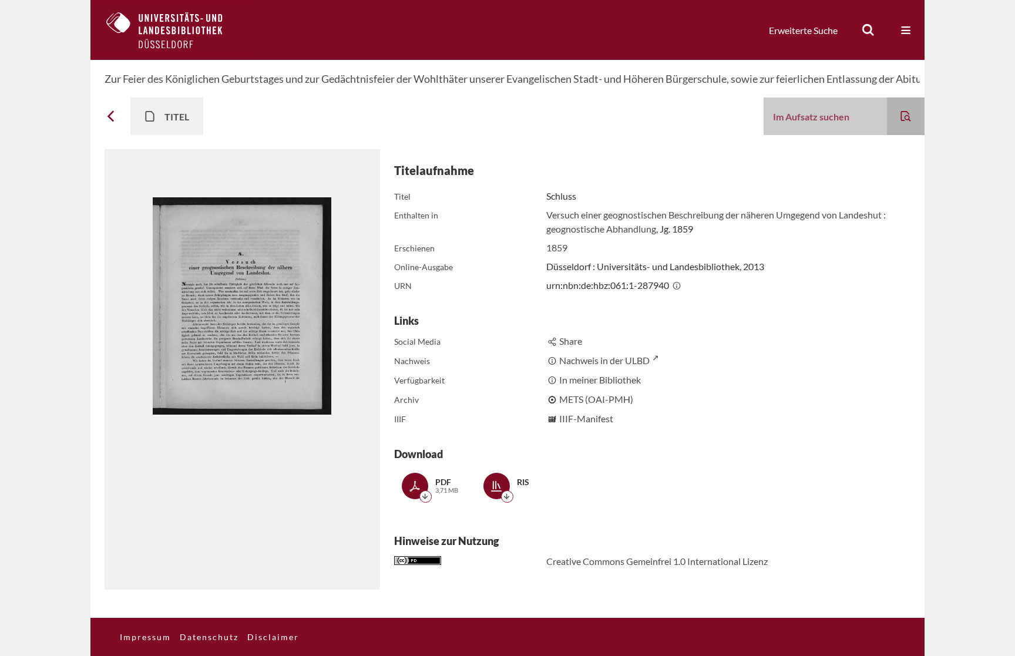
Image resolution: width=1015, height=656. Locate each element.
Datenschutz (209, 637)
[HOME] (173, 30)
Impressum (145, 637)
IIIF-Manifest (586, 418)
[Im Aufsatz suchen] (906, 116)
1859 (556, 247)
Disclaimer (273, 637)
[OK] (868, 30)
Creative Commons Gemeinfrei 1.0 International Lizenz (657, 561)
